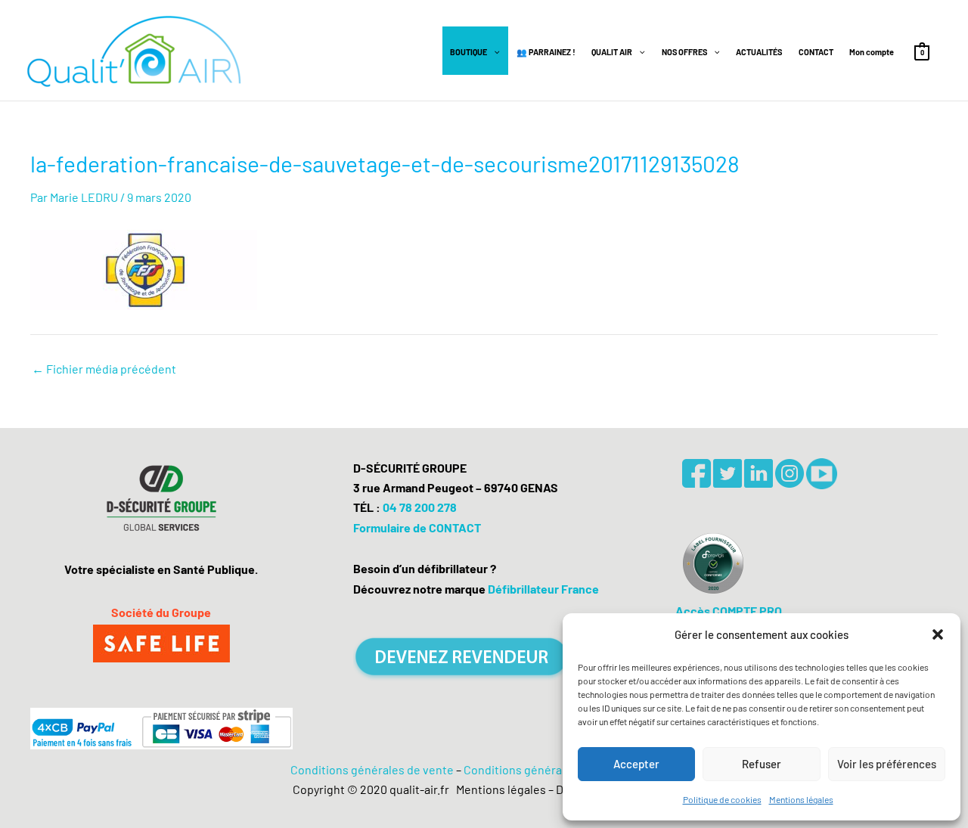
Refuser (761, 764)
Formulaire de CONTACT (417, 527)
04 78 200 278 (420, 507)
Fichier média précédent (104, 369)
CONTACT (816, 52)
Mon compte (871, 52)
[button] (937, 634)
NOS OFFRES (684, 52)
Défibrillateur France (543, 588)
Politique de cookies (722, 799)
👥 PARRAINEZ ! (546, 52)
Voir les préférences (886, 764)
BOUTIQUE (468, 52)
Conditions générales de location (551, 769)
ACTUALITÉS (759, 52)
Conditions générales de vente (372, 769)
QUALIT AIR (611, 52)
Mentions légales (801, 799)
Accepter (636, 764)
